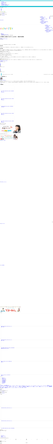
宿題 (34, 386)
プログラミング (41, 385)
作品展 (3, 386)
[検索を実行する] (5, 123)
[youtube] (1, 433)
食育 (25, 387)
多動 (17, 386)
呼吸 (16, 386)
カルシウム (26, 385)
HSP (10, 385)
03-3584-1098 (3, 13)
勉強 (10, 386)
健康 (8, 386)
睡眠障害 (6, 387)
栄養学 (40, 386)
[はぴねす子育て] (6, 29)
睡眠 (3, 387)
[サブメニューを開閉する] (7, 5)
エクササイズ (23, 385)
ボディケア (44, 385)
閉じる (1, 443)
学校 (20, 386)
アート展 (16, 385)
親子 (18, 387)
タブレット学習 (38, 385)
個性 (5, 386)
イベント (19, 385)
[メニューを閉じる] (0, 0)
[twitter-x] (1, 432)
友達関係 (13, 386)
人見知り (51, 385)
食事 (23, 387)
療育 (47, 386)
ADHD (1, 385)
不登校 (48, 385)
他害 (1, 386)
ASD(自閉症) (1, 61)
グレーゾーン (29, 385)
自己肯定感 (16, 387)
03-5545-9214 (3, 391)
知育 (9, 387)
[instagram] (1, 9)
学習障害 (24, 386)
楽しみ (43, 386)
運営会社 (2, 436)
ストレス (32, 385)
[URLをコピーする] (0, 65)
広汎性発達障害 (36, 386)
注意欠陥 (45, 386)
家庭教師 (31, 386)
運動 (20, 387)
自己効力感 (13, 387)
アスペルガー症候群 (13, 385)
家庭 (28, 386)
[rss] (1, 10)
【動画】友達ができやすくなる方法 (3, 38)
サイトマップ (2, 435)
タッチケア (34, 385)
